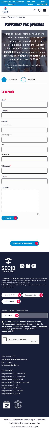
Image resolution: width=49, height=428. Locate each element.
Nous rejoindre (41, 3)
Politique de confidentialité (13, 420)
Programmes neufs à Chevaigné (12, 379)
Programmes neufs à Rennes (11, 388)
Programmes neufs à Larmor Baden (13, 374)
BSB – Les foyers (31, 3)
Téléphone (6, 166)
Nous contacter (30, 295)
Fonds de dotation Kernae (10, 365)
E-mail (4, 177)
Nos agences (9, 301)
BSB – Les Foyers (7, 362)
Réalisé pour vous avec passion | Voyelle (25, 427)
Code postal (5, 154)
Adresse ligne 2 (6, 135)
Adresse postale (7, 125)
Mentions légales (30, 420)
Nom (4, 100)
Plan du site (41, 420)
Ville (3, 144)
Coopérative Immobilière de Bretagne (13, 3)
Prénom (5, 111)
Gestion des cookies (16, 423)
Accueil (4, 17)
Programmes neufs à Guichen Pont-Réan (15, 382)
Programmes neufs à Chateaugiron (13, 377)
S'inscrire (8, 315)
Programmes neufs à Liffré (10, 385)
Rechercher (35, 10)
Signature (6, 187)
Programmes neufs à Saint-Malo (12, 391)
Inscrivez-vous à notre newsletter (15, 311)
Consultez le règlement (22, 243)
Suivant (8, 218)
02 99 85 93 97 (10, 295)
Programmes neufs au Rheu (11, 394)
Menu (44, 10)
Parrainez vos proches (32, 423)
